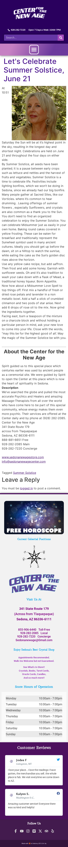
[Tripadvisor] (46, 831)
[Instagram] (28, 831)
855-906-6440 (27, 629)
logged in (26, 488)
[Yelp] (52, 831)
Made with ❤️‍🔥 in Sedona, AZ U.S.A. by (34, 843)
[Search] (61, 38)
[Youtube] (22, 831)
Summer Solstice (24, 473)
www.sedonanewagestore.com (23, 457)
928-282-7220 (26, 636)
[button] (34, 49)
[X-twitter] (40, 831)
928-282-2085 (29, 633)
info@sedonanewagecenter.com (24, 461)
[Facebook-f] (15, 831)
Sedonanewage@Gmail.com (34, 640)
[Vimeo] (34, 831)
